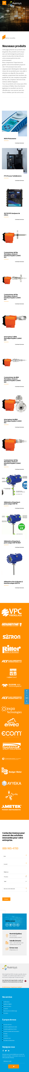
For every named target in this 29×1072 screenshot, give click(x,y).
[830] (14, 322)
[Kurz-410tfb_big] (14, 526)
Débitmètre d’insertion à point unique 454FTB (12, 503)
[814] (14, 279)
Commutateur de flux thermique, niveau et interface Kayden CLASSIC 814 (12, 296)
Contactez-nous (7, 1038)
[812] (14, 237)
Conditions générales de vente (10, 1027)
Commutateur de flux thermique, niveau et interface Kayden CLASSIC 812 (12, 254)
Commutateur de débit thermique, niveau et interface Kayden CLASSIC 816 (12, 379)
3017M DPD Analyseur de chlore (12, 214)
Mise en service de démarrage (10, 1011)
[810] (14, 445)
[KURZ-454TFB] (14, 566)
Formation (6, 1013)
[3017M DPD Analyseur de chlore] (14, 198)
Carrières (6, 1036)
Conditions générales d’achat (10, 1029)
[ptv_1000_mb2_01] (14, 161)
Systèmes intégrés (8, 1004)
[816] (14, 362)
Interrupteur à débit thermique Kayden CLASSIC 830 (13, 338)
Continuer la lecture (19, 143)
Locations (6, 1008)
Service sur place (7, 1006)
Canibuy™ (19, 987)
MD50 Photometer (10, 139)
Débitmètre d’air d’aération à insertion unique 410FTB (13, 582)
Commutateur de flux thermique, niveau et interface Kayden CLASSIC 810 (12, 462)
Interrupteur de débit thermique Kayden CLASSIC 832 (13, 421)
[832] (14, 404)
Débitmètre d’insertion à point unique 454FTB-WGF (12, 542)
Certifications (6, 1002)
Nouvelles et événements (9, 1040)
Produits (5, 1033)
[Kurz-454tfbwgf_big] (14, 487)
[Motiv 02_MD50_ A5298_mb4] (14, 123)
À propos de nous (8, 1024)
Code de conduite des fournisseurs (11, 1031)
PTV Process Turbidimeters (12, 176)
